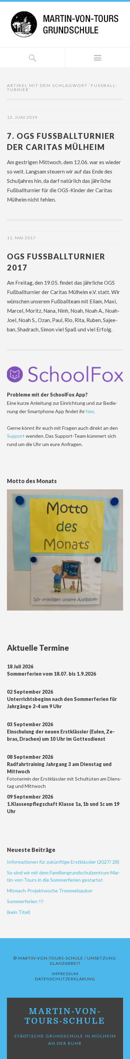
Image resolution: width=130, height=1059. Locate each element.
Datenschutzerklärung (65, 978)
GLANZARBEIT (65, 963)
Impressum (65, 973)
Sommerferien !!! (25, 901)
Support (16, 436)
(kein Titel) (18, 912)
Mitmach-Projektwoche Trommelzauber (50, 890)
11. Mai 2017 (21, 237)
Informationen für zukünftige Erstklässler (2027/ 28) (63, 862)
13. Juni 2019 (22, 117)
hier (90, 411)
